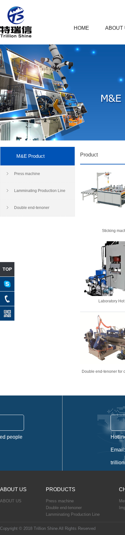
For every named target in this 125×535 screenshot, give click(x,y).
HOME (81, 28)
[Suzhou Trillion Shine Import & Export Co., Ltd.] (16, 36)
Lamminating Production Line (39, 190)
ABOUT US (10, 501)
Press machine (27, 174)
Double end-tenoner (31, 207)
